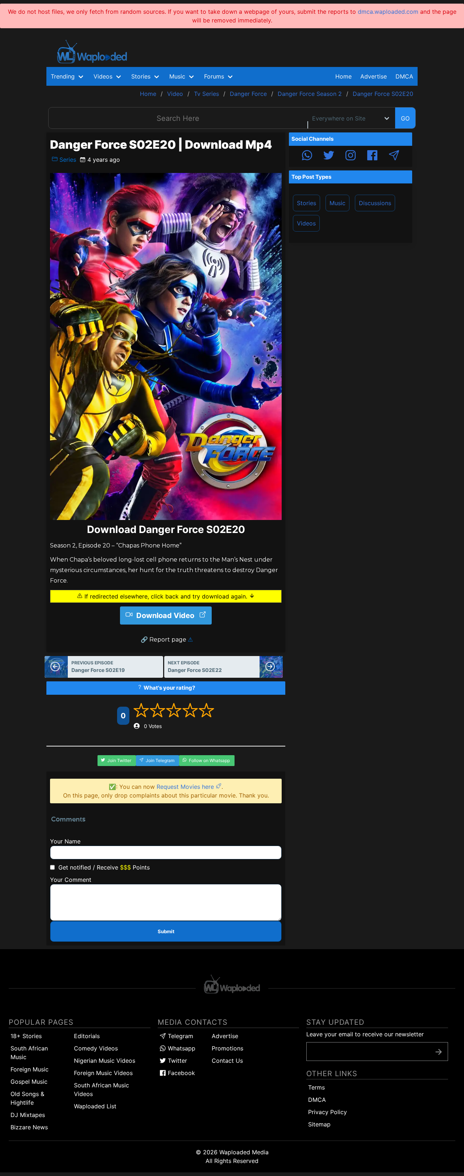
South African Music (29, 1053)
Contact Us (227, 1060)
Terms (316, 1087)
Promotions (227, 1048)
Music (337, 203)
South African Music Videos (101, 1089)
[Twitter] (328, 156)
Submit (166, 931)
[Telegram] (394, 156)
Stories (306, 203)
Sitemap (319, 1124)
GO (405, 118)
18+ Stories (26, 1036)
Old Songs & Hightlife (27, 1098)
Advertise (225, 1036)
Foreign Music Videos (103, 1072)
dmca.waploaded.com (388, 11)
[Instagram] (350, 156)
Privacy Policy (327, 1112)
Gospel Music (29, 1081)
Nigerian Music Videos (104, 1060)
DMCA (404, 76)
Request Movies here (186, 786)
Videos (306, 223)
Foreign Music (30, 1069)
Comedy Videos (96, 1048)
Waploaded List (95, 1106)
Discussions (375, 203)
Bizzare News (29, 1127)
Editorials (87, 1036)
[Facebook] (372, 156)
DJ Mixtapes (28, 1114)
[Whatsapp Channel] (307, 156)
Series (67, 159)
